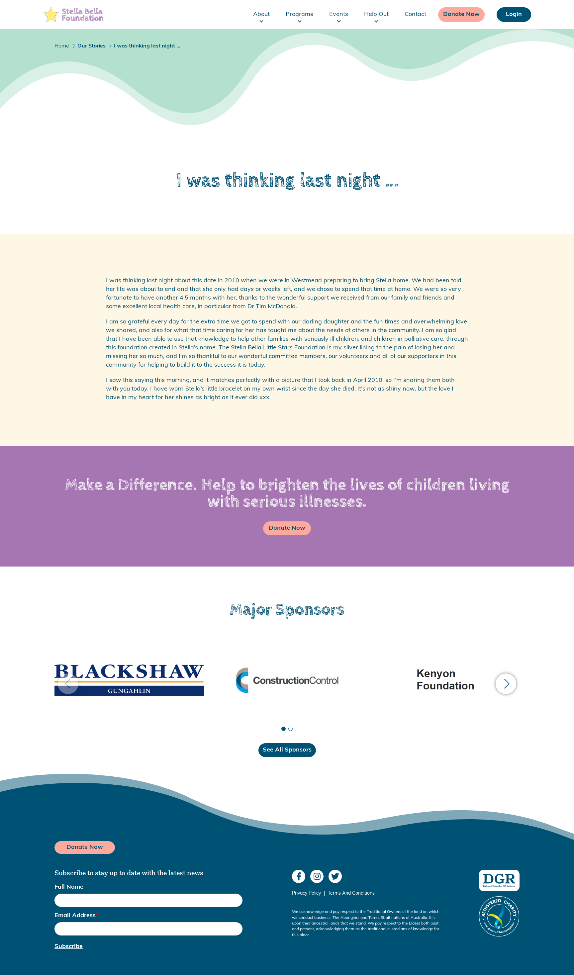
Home (61, 46)
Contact (415, 15)
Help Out (376, 15)
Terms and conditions (351, 893)
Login (514, 15)
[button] (506, 683)
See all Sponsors (287, 750)
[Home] (73, 15)
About (261, 15)
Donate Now (461, 15)
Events (338, 15)
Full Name (68, 887)
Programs (299, 15)
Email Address (75, 916)
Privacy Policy (306, 893)
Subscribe (68, 947)
